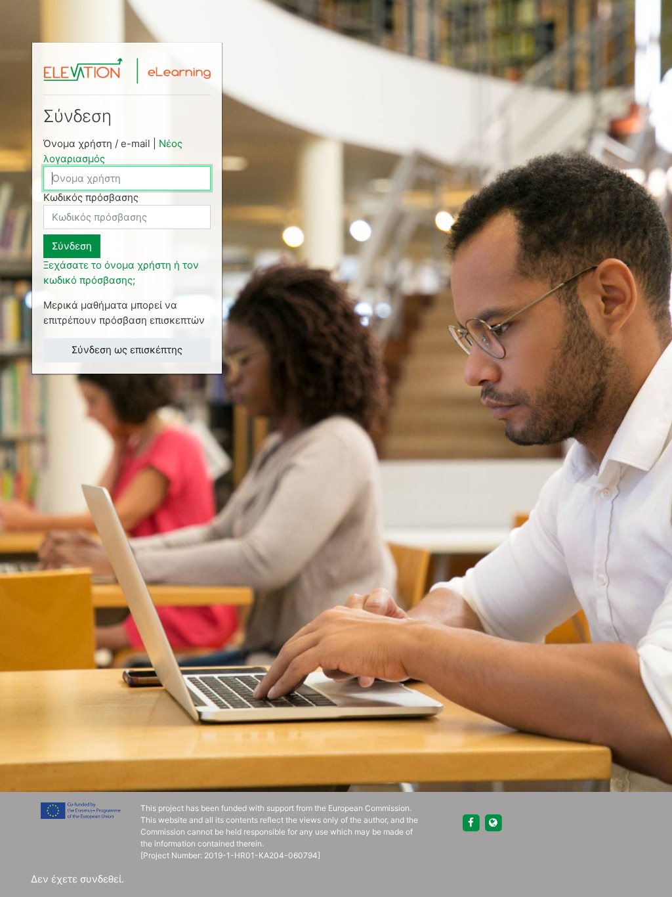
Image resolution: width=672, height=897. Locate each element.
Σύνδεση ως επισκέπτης (127, 349)
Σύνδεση (72, 246)
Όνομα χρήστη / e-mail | (112, 151)
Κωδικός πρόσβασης (90, 197)
